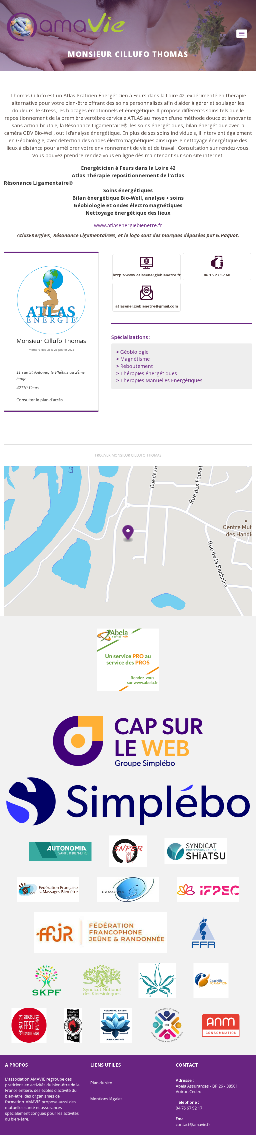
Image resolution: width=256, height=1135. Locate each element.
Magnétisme (135, 358)
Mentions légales (106, 1099)
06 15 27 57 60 (217, 274)
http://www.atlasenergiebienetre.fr (147, 274)
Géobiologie (134, 351)
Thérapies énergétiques (148, 373)
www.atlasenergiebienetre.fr (128, 225)
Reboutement (136, 366)
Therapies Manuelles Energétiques (161, 380)
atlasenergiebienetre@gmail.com (146, 306)
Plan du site (101, 1083)
